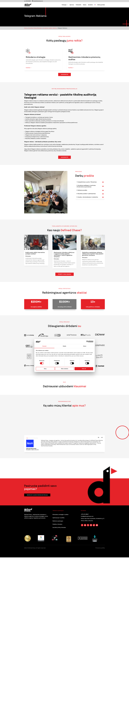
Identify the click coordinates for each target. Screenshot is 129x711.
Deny (45, 368)
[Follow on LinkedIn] (85, 525)
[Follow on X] (88, 525)
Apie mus (72, 4)
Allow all (84, 368)
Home (25, 28)
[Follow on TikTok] (94, 525)
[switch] (57, 363)
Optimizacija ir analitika (58, 517)
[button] (98, 437)
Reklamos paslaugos (58, 521)
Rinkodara (28, 256)
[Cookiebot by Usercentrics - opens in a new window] (87, 342)
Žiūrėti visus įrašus (64, 274)
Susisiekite (64, 74)
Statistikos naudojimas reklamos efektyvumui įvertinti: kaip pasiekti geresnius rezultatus (92, 254)
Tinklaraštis (78, 4)
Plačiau (28, 67)
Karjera (84, 4)
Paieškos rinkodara (57, 524)
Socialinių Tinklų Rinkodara (35, 28)
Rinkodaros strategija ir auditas (60, 514)
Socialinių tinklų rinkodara (59, 527)
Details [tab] (64, 346)
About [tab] (84, 346)
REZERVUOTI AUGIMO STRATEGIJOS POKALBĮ (37, 494)
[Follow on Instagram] (91, 525)
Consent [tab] (44, 346)
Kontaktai (90, 4)
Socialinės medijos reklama (50, 28)
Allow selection (64, 368)
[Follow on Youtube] (97, 525)
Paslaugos (64, 4)
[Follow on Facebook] (82, 525)
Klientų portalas (101, 4)
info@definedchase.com (87, 516)
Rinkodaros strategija (35, 57)
